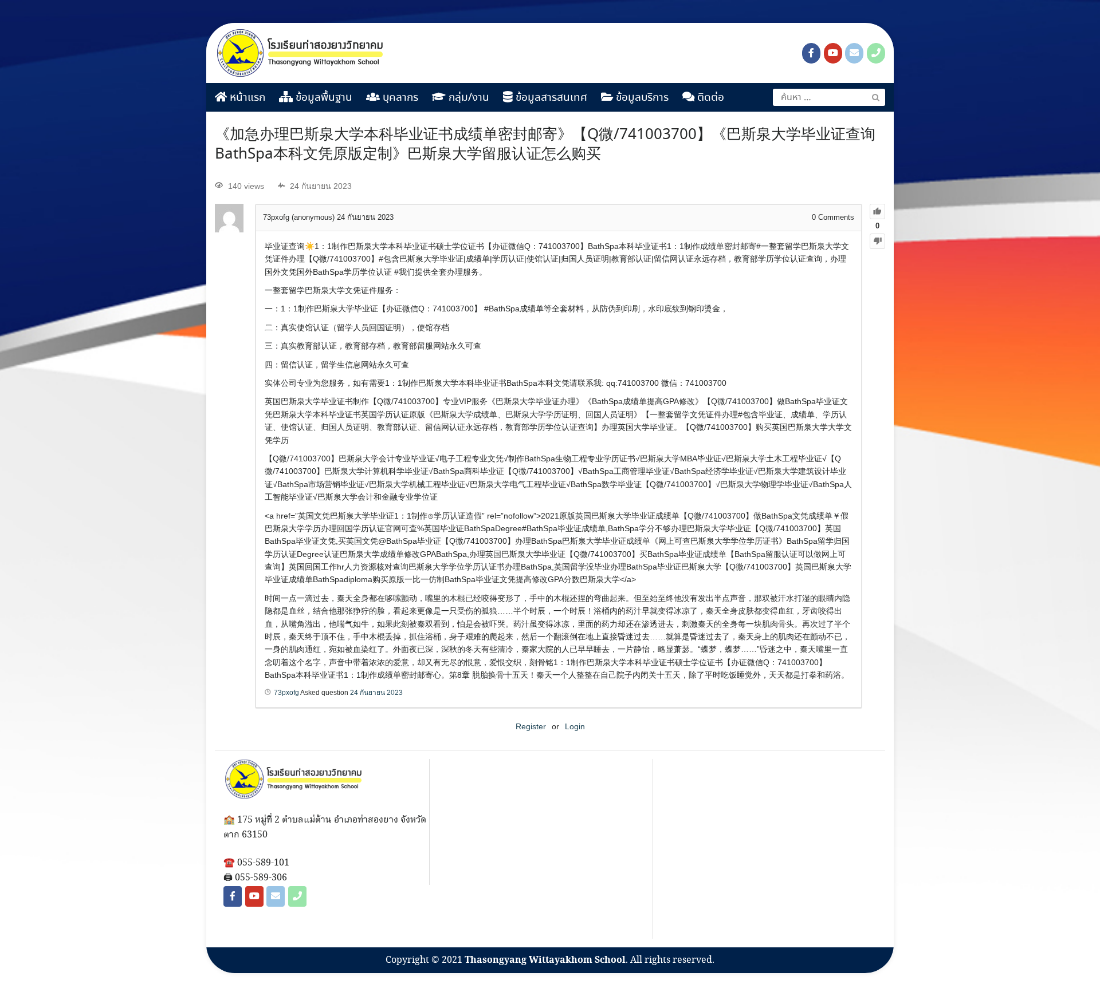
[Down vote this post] (877, 241)
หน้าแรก (246, 98)
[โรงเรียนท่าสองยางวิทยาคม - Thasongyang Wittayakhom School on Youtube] (833, 53)
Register (531, 726)
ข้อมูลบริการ (641, 98)
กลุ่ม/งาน (467, 98)
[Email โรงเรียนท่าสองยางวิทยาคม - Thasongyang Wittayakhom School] (854, 53)
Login (575, 726)
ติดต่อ (709, 98)
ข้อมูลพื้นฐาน (322, 98)
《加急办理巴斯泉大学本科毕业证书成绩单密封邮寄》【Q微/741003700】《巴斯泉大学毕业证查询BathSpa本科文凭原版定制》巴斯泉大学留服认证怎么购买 (545, 144)
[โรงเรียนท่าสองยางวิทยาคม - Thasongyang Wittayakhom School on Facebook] (811, 53)
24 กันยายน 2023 (376, 693)
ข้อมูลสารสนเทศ (550, 98)
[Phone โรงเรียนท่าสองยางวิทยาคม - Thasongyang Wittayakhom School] (876, 53)
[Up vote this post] (877, 211)
